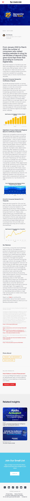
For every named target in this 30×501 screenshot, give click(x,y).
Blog (4, 30)
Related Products (8, 370)
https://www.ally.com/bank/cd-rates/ (11, 332)
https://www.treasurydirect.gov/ (10, 324)
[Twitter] (5, 488)
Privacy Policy (9, 494)
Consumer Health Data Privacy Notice (14, 495)
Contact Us (24, 497)
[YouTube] (21, 488)
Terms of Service (18, 494)
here (10, 297)
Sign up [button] (14, 473)
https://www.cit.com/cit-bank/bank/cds (15, 331)
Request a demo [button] (9, 384)
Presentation (7, 441)
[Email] (25, 488)
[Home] (16, 2)
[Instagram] (17, 488)
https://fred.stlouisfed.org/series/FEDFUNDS (13, 342)
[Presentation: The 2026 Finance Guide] (15, 433)
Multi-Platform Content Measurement (14, 373)
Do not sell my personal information (11, 497)
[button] (3, 2)
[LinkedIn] (9, 488)
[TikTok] (13, 488)
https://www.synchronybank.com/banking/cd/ (13, 330)
